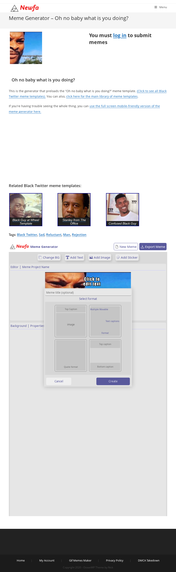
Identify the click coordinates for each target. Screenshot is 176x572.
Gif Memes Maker (80, 560)
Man (66, 234)
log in (119, 35)
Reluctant (53, 234)
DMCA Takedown (148, 560)
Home (21, 560)
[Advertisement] (88, 149)
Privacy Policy (114, 560)
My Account (47, 560)
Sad (41, 234)
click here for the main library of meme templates (102, 96)
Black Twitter (27, 234)
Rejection (79, 234)
